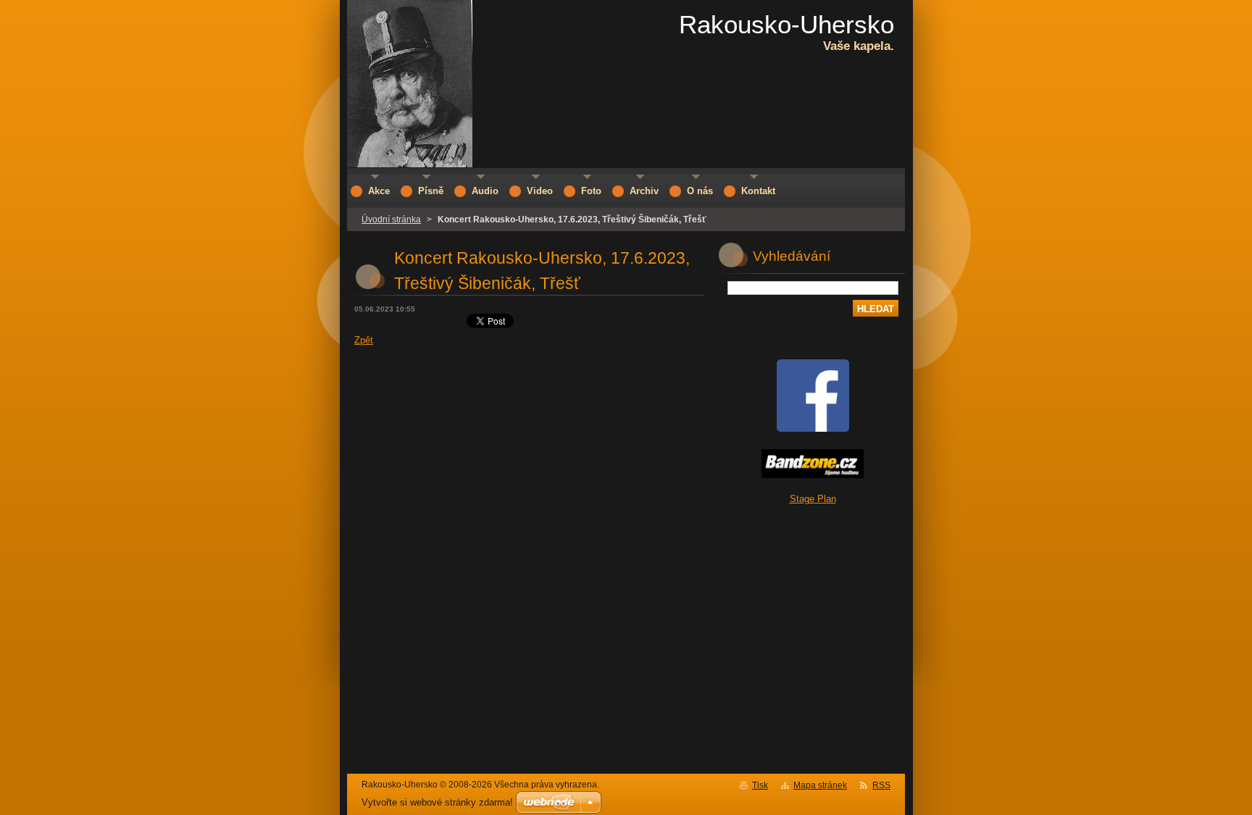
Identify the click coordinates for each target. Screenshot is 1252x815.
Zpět (363, 340)
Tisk (760, 785)
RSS (881, 785)
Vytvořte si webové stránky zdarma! (437, 802)
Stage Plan (813, 498)
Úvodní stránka (391, 219)
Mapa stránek (820, 785)
